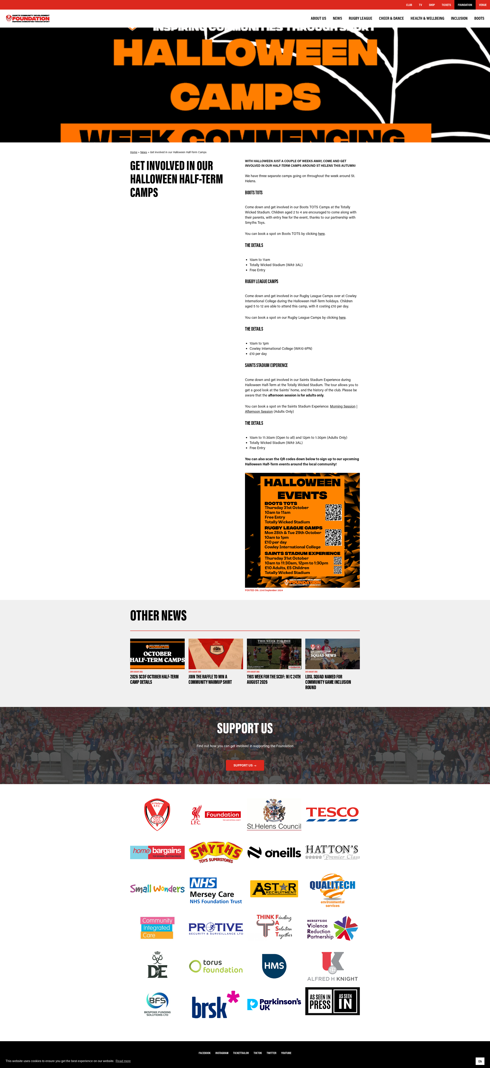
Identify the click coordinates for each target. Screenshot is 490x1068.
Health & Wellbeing (427, 18)
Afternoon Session (259, 411)
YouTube (286, 1053)
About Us (318, 18)
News (337, 18)
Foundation (465, 5)
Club (409, 5)
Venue (483, 5)
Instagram (221, 1053)
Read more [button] (123, 1061)
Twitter (271, 1053)
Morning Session (342, 406)
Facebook (205, 1053)
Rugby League (360, 18)
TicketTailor (241, 1053)
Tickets (446, 5)
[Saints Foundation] (28, 18)
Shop (432, 5)
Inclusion (459, 18)
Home (133, 152)
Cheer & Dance (391, 18)
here (321, 233)
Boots (479, 18)
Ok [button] (480, 1061)
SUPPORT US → (245, 765)
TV (420, 5)
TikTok (258, 1053)
